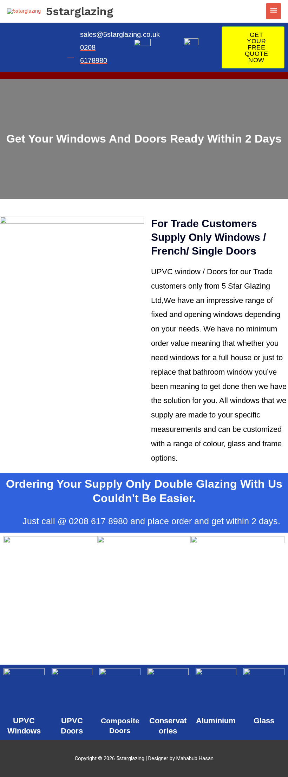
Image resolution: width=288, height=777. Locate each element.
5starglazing (79, 11)
